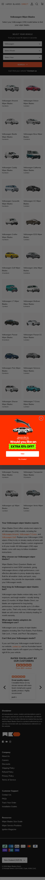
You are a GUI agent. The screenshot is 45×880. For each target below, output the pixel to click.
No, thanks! (22, 459)
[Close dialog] (41, 418)
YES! (22, 454)
